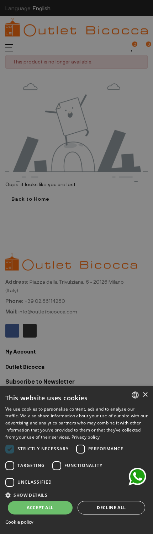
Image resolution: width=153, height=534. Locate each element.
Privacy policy (86, 437)
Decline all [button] (111, 508)
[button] (76, 494)
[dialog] (76, 460)
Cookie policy (19, 522)
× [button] (145, 394)
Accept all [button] (40, 508)
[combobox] (135, 395)
